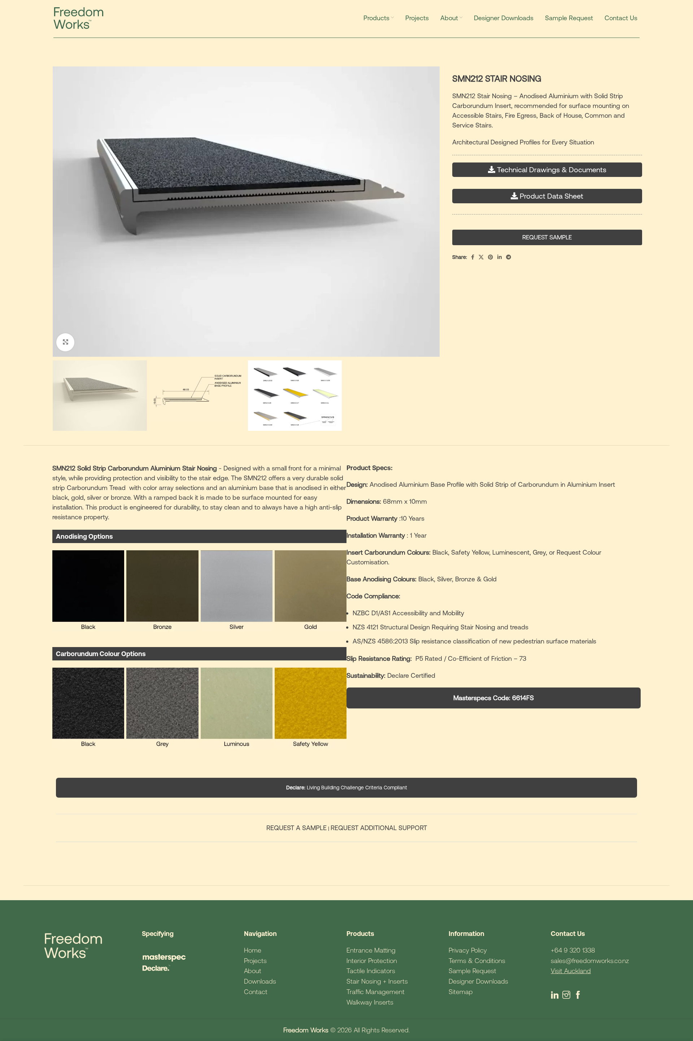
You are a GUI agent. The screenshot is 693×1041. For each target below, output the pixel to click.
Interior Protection (371, 960)
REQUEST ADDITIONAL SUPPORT (379, 828)
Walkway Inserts (369, 1002)
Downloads (260, 981)
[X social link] (481, 257)
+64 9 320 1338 (573, 950)
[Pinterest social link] (490, 257)
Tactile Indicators (370, 971)
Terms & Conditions (477, 960)
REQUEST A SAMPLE (296, 828)
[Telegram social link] (508, 257)
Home (252, 950)
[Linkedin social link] (499, 257)
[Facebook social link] (472, 257)
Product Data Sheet (551, 196)
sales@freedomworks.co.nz (590, 960)
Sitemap (461, 992)
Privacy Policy (468, 950)
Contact (255, 992)
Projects (255, 960)
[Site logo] (80, 17)
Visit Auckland (571, 971)
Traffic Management (375, 992)
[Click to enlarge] (65, 342)
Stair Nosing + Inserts (377, 981)
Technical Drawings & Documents (551, 169)
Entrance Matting (371, 950)
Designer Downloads (478, 981)
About (252, 971)
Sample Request (472, 971)
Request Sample (547, 237)
